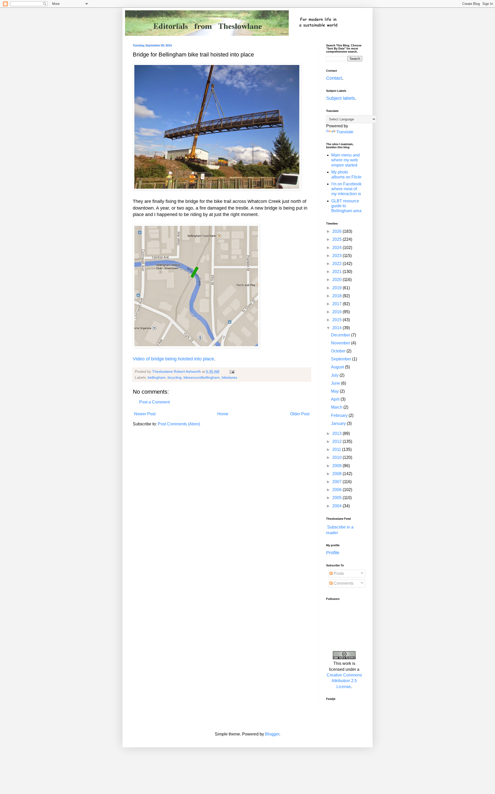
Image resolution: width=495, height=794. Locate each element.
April (336, 399)
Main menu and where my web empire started (345, 160)
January (339, 423)
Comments (343, 583)
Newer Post (144, 414)
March (337, 407)
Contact (334, 78)
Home (222, 414)
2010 (337, 457)
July (335, 375)
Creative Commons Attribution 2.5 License (344, 681)
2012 (337, 441)
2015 (337, 320)
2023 (337, 255)
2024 (337, 247)
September (341, 359)
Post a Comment (154, 402)
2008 (337, 474)
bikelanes (229, 377)
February (340, 415)
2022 (337, 263)
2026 (337, 231)
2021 (337, 271)
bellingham (157, 377)
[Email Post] (231, 371)
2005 (337, 497)
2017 (337, 304)
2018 (337, 296)
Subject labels (340, 98)
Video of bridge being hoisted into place (173, 358)
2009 (337, 466)
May (335, 391)
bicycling (175, 377)
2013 (337, 433)
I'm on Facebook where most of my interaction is (346, 189)
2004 (337, 506)
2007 (337, 481)
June (336, 383)
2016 (337, 312)
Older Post (299, 414)
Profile (332, 552)
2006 (337, 489)
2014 (337, 328)
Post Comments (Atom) (179, 424)
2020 (337, 279)
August (338, 367)
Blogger (272, 734)
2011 (337, 449)
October (338, 351)
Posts (338, 573)
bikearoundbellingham (202, 377)
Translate (344, 132)
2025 (337, 239)
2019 (337, 288)
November (341, 343)
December (341, 335)
